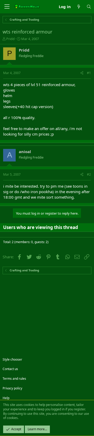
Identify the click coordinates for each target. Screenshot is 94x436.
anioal (25, 151)
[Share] (82, 73)
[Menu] (7, 6)
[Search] (89, 6)
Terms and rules (14, 378)
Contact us (10, 369)
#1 (89, 73)
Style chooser (12, 359)
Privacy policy (12, 388)
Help (6, 398)
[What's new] (78, 6)
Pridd (10, 38)
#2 (89, 174)
